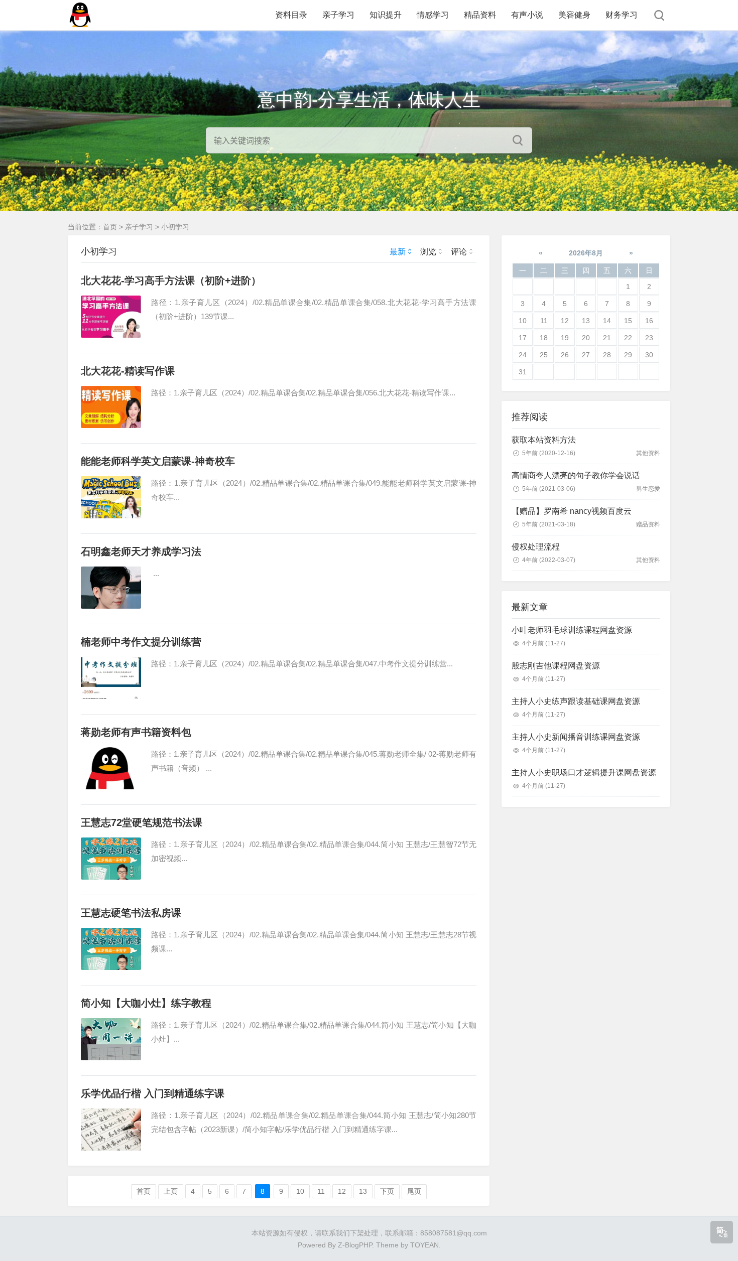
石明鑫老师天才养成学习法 (141, 551)
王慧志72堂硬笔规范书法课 (141, 822)
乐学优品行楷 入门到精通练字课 (152, 1093)
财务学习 (621, 15)
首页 (110, 227)
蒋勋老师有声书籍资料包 (136, 732)
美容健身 (574, 15)
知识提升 (386, 15)
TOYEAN (424, 1245)
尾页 (414, 1191)
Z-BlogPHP (355, 1245)
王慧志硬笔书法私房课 (131, 912)
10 (300, 1191)
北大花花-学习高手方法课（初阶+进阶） (171, 280)
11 (321, 1191)
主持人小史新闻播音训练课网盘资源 (576, 737)
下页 (387, 1191)
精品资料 (480, 15)
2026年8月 (586, 253)
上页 (171, 1191)
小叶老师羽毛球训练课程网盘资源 (572, 630)
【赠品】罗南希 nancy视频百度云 (572, 511)
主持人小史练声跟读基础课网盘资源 (576, 701)
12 (342, 1191)
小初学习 (175, 227)
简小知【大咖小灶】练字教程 (146, 1003)
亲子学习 (338, 15)
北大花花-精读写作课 (128, 370)
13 (363, 1191)
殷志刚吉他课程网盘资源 (556, 665)
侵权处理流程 (536, 546)
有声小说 (527, 15)
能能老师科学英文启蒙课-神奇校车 (158, 461)
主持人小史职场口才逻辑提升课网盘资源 (584, 772)
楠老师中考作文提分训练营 (141, 641)
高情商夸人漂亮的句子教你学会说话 (576, 475)
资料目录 (291, 15)
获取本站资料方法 (544, 440)
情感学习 (433, 15)
